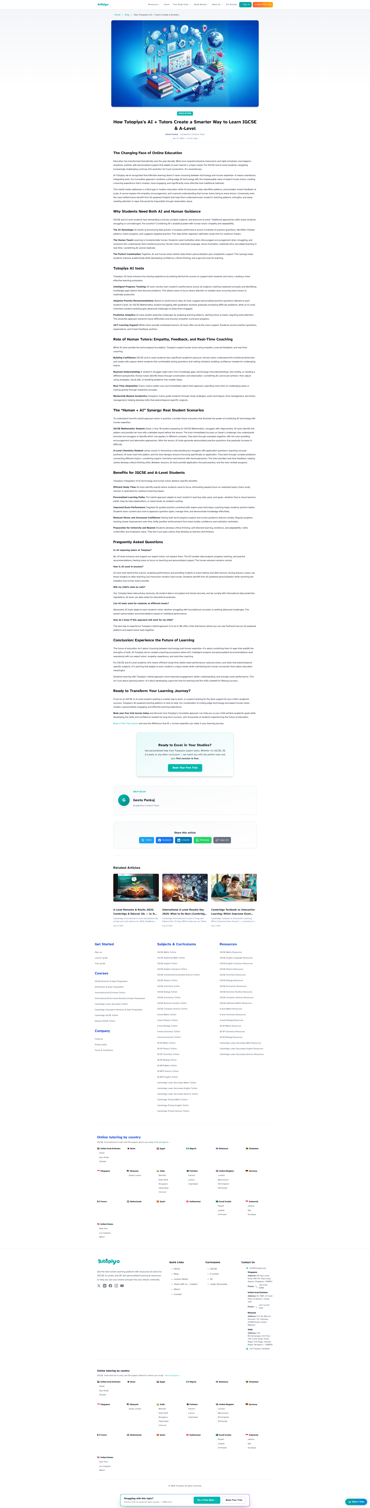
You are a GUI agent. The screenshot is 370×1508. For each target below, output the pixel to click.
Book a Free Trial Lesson (125, 723)
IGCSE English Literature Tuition (172, 969)
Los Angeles (105, 1233)
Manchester (223, 1180)
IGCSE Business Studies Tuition (172, 1003)
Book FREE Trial (264, 4)
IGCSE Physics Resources (231, 969)
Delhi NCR (163, 1180)
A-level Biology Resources (231, 1020)
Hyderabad (163, 1188)
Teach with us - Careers (186, 1284)
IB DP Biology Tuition (167, 1060)
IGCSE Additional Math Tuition (171, 958)
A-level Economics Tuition (169, 1037)
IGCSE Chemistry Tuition (168, 986)
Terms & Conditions (104, 1050)
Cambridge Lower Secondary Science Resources (242, 1054)
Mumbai (162, 1175)
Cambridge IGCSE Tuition (106, 1015)
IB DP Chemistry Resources (232, 1032)
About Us (216, 4)
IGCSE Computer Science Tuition (172, 1009)
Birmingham (223, 1184)
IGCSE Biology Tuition (167, 992)
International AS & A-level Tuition (110, 993)
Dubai (101, 1153)
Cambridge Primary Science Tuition (173, 1111)
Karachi (191, 1175)
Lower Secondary (218, 1284)
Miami (102, 1237)
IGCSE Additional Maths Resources (236, 1003)
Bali (249, 1210)
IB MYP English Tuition (167, 1077)
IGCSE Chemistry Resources (233, 975)
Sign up (98, 952)
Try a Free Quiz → (207, 1500)
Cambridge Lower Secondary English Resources (241, 1049)
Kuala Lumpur (135, 1175)
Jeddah (221, 1210)
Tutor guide (100, 964)
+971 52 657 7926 (264, 1306)
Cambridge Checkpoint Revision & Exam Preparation (119, 1010)
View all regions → (162, 1142)
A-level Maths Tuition (166, 1015)
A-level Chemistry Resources (233, 1015)
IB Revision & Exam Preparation (109, 987)
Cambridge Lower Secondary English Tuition (177, 1088)
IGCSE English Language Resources (236, 958)
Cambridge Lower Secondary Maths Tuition (176, 1083)
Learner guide (101, 958)
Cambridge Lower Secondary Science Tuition (177, 1094)
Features (99, 1039)
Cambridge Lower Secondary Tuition (111, 1004)
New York (103, 1229)
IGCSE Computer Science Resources (236, 998)
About (177, 1289)
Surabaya (252, 1214)
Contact (178, 1294)
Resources (153, 4)
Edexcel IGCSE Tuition (105, 1021)
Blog (127, 15)
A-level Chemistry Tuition (168, 1032)
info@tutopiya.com (257, 1268)
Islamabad (193, 1184)
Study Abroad (200, 4)
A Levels (214, 1274)
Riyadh (221, 1206)
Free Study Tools (180, 4)
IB (211, 1279)
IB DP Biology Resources (231, 1037)
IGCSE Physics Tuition (167, 980)
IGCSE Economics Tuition (169, 998)
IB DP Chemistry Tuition (168, 1054)
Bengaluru (163, 1184)
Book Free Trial (234, 1500)
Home (117, 15)
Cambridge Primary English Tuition (173, 1105)
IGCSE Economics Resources (233, 986)
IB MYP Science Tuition (168, 1071)
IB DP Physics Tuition (167, 1049)
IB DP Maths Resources (230, 1026)
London (221, 1175)
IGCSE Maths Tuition (166, 952)
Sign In (246, 4)
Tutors (167, 4)
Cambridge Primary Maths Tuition (172, 1100)
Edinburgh (222, 1188)
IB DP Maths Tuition (166, 1043)
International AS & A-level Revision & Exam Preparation (120, 998)
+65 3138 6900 (263, 1286)
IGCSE (213, 1269)
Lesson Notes (181, 1279)
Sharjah (102, 1161)
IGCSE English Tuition (167, 964)
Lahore (191, 1180)
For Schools (231, 4)
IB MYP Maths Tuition (167, 1066)
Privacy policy (101, 1045)
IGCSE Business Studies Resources (236, 992)
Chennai (162, 1192)
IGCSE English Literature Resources (236, 964)
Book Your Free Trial (185, 767)
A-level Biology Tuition (167, 1026)
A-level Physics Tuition (167, 1020)
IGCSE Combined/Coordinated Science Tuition (178, 975)
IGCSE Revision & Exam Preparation (111, 981)
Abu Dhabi (104, 1157)
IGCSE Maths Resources (231, 952)
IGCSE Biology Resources (231, 980)
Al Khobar (222, 1214)
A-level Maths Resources (231, 1009)
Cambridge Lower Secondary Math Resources (240, 1043)
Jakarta (251, 1206)
